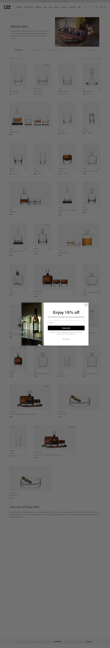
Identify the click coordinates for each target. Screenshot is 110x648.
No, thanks (66, 339)
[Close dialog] (86, 304)
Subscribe (66, 328)
